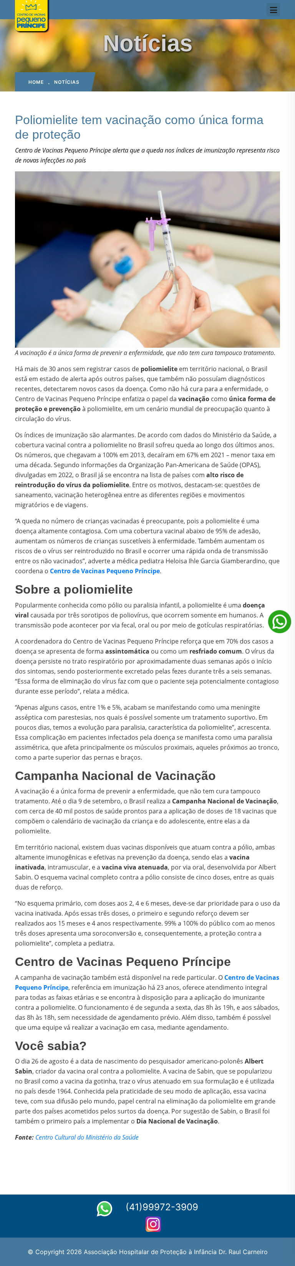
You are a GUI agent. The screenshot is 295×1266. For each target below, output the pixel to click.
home (36, 82)
